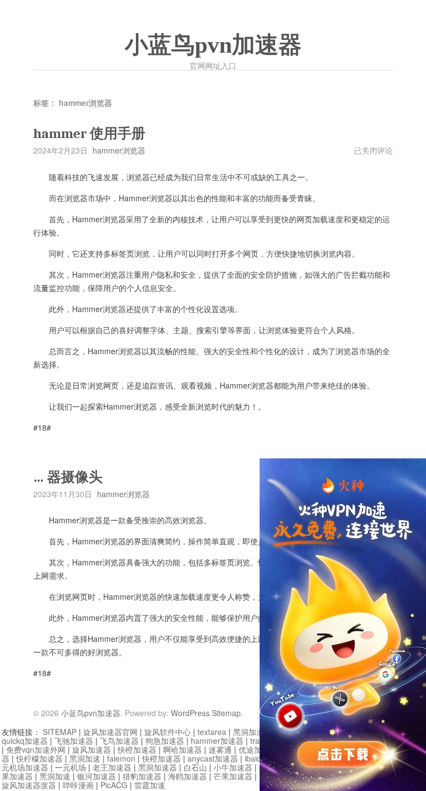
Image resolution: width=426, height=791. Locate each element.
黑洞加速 (84, 758)
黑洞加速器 (252, 731)
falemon (121, 758)
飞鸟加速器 (119, 740)
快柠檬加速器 (39, 758)
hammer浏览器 (119, 150)
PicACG (114, 784)
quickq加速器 (25, 740)
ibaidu (255, 758)
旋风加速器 (91, 749)
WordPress (190, 712)
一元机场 (70, 767)
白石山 (195, 767)
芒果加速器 (233, 776)
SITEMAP (60, 731)
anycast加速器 (212, 758)
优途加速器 (258, 749)
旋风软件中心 (167, 731)
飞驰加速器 (73, 740)
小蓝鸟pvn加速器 (213, 45)
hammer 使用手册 (89, 133)
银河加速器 (96, 776)
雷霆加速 (149, 784)
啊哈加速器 (182, 749)
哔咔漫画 (78, 784)
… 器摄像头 (68, 477)
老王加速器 (112, 767)
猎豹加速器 (142, 776)
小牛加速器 (233, 767)
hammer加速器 (217, 740)
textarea (211, 731)
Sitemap (226, 712)
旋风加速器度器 (29, 784)
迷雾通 (220, 749)
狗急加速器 (164, 740)
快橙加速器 (137, 749)
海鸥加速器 (187, 776)
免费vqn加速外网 (35, 749)
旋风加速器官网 (110, 731)
